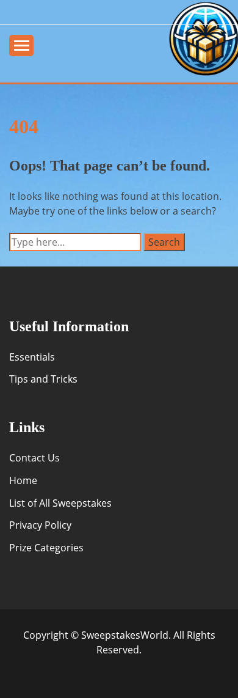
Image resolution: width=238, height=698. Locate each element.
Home (23, 480)
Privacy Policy (40, 525)
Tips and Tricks (43, 379)
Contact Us (34, 458)
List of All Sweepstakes (60, 503)
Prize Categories (46, 547)
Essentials (32, 357)
